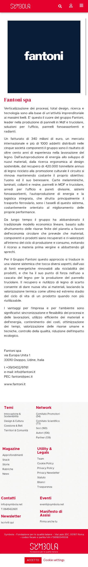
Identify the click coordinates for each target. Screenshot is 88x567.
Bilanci (41, 482)
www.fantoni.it (15, 384)
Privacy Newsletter (48, 473)
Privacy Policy (45, 468)
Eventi (45, 498)
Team (40, 459)
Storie (5, 464)
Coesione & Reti (13, 426)
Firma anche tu (48, 521)
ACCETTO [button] (33, 560)
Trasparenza (44, 487)
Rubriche (7, 469)
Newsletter (11, 516)
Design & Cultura (14, 421)
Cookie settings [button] (53, 560)
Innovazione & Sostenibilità (12, 415)
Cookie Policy (45, 463)
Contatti (8, 498)
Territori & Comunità (16, 430)
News (5, 474)
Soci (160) (41, 428)
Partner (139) (43, 437)
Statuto (41, 477)
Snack (6, 460)
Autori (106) (43, 433)
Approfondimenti (12, 455)
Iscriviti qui (7, 522)
